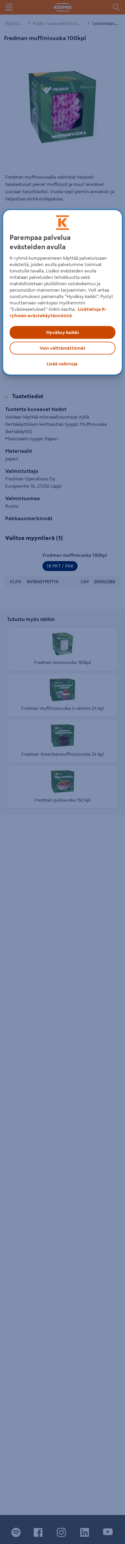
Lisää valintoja (62, 364)
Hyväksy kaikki (62, 332)
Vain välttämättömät (62, 348)
